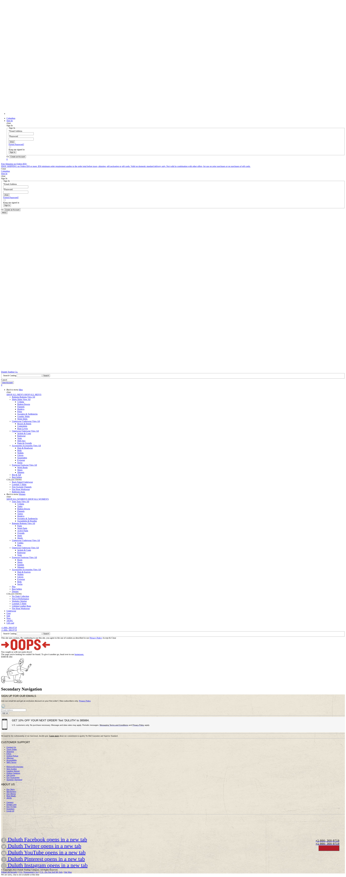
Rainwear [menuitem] (21, 436)
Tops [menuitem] (14, 501)
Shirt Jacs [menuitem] (21, 441)
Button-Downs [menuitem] (23, 404)
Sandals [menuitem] (20, 565)
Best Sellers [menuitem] (17, 477)
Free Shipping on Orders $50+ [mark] (14, 164)
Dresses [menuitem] (15, 591)
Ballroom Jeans (18, 492)
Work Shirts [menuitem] (22, 419)
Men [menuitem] (21, 390)
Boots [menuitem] (19, 560)
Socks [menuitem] (19, 462)
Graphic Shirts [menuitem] (23, 416)
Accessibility (11, 760)
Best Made (11, 796)
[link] (175, 113)
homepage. (79, 654)
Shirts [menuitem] (14, 399)
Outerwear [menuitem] (16, 431)
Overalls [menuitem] (20, 533)
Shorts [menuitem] (20, 538)
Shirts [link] (20, 399)
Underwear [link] (27, 421)
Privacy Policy (96, 638)
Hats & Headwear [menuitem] (25, 448)
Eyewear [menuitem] (21, 460)
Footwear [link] (25, 465)
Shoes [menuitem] (19, 470)
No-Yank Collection (20, 596)
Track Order (11, 749)
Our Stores (11, 794)
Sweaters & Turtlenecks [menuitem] (27, 414)
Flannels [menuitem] (20, 407)
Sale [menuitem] (8, 616)
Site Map (68, 872)
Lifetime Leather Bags (21, 606)
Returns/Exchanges (14, 767)
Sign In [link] (9, 121)
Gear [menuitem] (8, 613)
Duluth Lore (11, 804)
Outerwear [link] (26, 431)
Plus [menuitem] (14, 586)
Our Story (10, 789)
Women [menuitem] (22, 494)
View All (31, 397)
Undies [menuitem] (20, 543)
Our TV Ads (11, 807)
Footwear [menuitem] (16, 465)
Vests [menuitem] (19, 438)
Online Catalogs (13, 773)
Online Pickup (12, 756)
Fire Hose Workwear (21, 489)
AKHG (9, 798)
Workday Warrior (19, 601)
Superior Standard (14, 780)
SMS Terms (11, 762)
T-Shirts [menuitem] (20, 402)
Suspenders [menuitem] (22, 458)
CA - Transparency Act (29, 872)
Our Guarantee (12, 777)
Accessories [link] (27, 445)
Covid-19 (10, 811)
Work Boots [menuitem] (22, 467)
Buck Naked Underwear (22, 482)
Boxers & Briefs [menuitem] (24, 424)
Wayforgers (11, 791)
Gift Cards (10, 775)
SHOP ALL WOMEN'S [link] (17, 499)
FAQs (8, 754)
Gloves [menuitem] (20, 455)
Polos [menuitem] (19, 411)
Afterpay (10, 758)
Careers (9, 802)
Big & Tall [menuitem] (16, 475)
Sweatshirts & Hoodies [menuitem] (27, 521)
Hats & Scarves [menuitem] (24, 572)
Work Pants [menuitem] (22, 528)
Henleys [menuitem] (20, 409)
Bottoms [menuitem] (16, 397)
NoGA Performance (20, 599)
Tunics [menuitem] (20, 514)
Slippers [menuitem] (20, 472)
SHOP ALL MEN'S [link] (15, 394)
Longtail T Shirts (19, 484)
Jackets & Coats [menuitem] (24, 433)
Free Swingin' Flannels (21, 487)
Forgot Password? (16, 144)
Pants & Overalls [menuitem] (24, 443)
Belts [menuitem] (19, 450)
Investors (10, 809)
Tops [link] (19, 501)
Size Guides (11, 769)
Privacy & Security (9, 872)
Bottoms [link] (23, 397)
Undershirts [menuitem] (22, 426)
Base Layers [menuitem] (22, 428)
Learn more (54, 736)
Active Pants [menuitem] (22, 531)
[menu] (173, 58)
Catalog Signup (13, 771)
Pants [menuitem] (19, 526)
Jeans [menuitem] (19, 535)
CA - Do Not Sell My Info (51, 872)
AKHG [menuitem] (9, 620)
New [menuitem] (8, 618)
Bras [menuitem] (19, 545)
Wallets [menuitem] (20, 453)
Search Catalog (10, 375)
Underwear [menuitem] (17, 421)
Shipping (10, 751)
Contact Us (11, 747)
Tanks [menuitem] (19, 506)
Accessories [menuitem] (17, 445)
